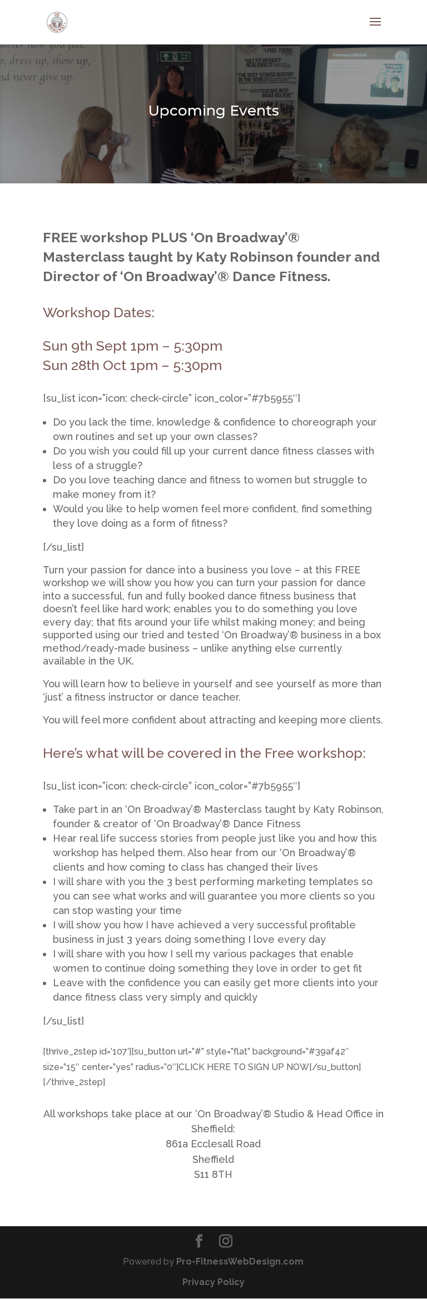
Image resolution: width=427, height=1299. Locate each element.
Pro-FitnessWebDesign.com (240, 1261)
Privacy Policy (213, 1282)
